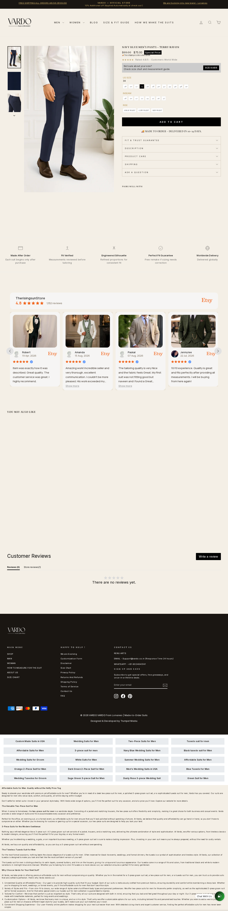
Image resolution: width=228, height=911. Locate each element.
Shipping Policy (69, 682)
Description (134, 148)
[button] (20, 385)
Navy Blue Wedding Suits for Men (142, 750)
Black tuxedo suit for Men (198, 750)
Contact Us (66, 691)
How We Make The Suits (154, 22)
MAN (9, 658)
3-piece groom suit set (59, 832)
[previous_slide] (10, 351)
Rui (183, 352)
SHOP (10, 654)
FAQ (63, 696)
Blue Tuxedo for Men (197, 769)
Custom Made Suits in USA (30, 741)
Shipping (131, 164)
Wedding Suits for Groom (30, 759)
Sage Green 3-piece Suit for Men (86, 778)
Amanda (27, 352)
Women (75, 22)
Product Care (135, 156)
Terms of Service (69, 686)
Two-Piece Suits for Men (142, 741)
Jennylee (133, 352)
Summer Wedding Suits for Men (142, 759)
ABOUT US (12, 672)
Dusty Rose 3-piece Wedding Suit (142, 778)
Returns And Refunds (72, 677)
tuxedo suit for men (74, 855)
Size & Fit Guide (116, 22)
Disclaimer (66, 663)
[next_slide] (218, 351)
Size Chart (66, 668)
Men (57, 22)
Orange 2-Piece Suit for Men (30, 769)
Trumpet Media (129, 721)
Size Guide (211, 67)
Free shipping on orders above (137, 55)
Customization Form (71, 658)
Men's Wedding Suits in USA (141, 769)
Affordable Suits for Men (30, 750)
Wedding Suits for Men (86, 741)
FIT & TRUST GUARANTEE (142, 140)
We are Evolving (69, 654)
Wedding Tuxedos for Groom (30, 778)
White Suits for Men (86, 759)
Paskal (79, 352)
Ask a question (137, 172)
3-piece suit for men (86, 750)
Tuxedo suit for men (198, 741)
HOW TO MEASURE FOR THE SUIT (24, 668)
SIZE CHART (13, 677)
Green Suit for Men (197, 778)
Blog (94, 22)
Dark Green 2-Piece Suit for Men (86, 769)
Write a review (208, 556)
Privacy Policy (68, 672)
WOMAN (11, 663)
